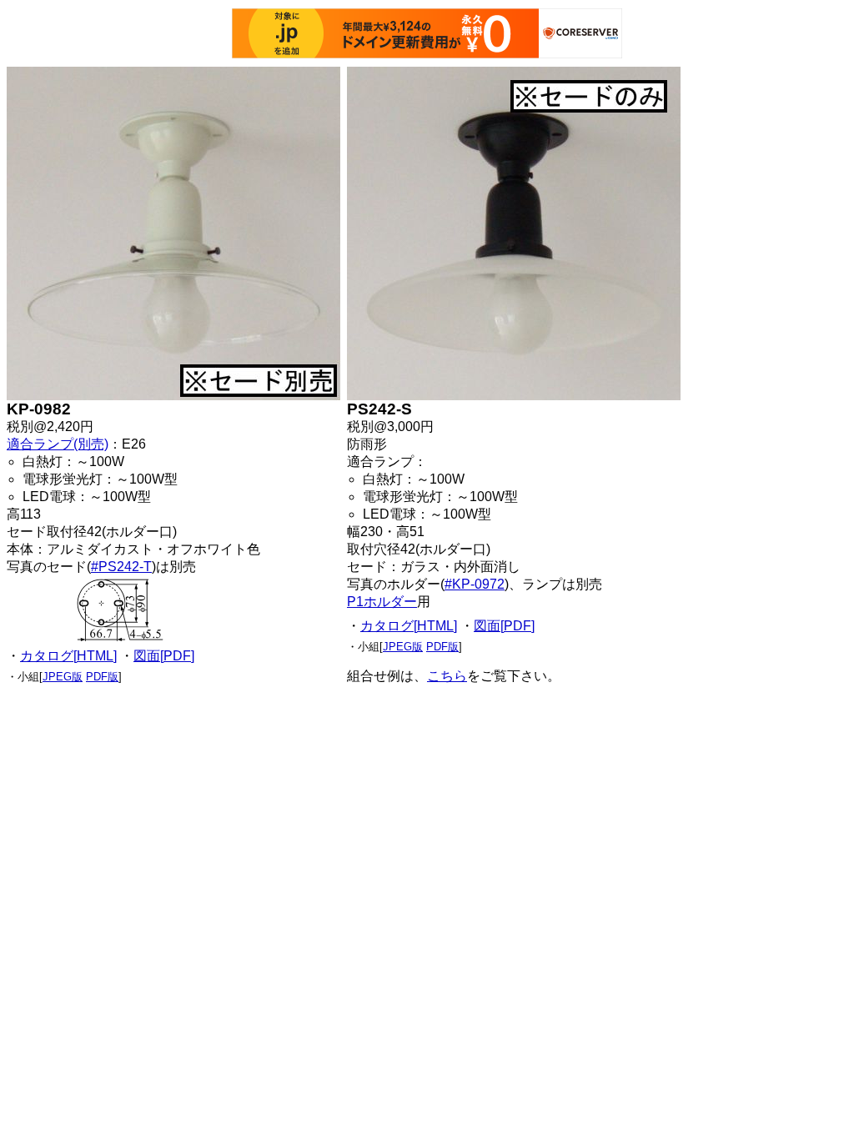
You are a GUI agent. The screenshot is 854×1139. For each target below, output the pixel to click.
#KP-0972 (475, 584)
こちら (447, 676)
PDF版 (102, 676)
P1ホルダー (382, 602)
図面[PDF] (163, 656)
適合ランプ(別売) (57, 444)
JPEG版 (63, 676)
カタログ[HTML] (68, 656)
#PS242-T (121, 566)
